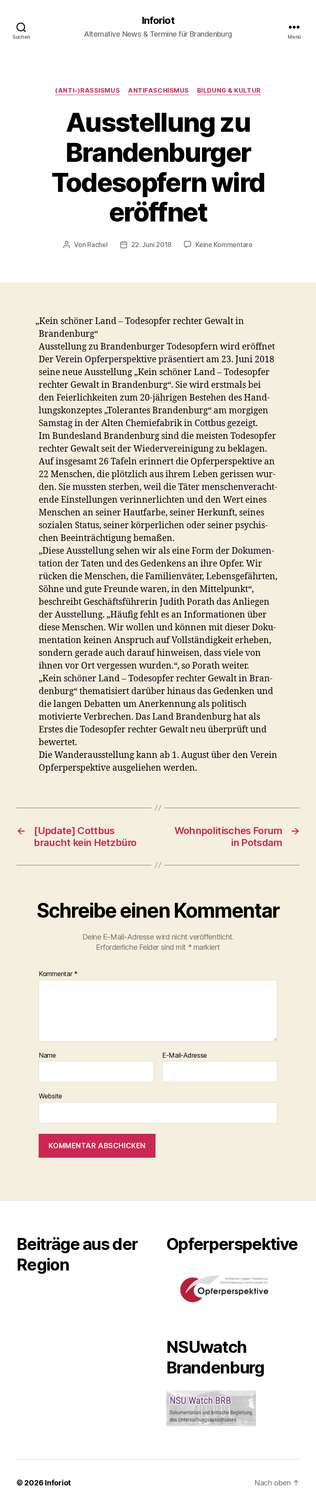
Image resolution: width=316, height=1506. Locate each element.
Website (50, 1096)
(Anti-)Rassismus (87, 90)
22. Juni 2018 (151, 244)
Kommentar (58, 974)
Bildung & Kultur (229, 90)
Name (47, 1055)
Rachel (97, 244)
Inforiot (158, 21)
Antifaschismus (158, 90)
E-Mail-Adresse (184, 1055)
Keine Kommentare (224, 244)
